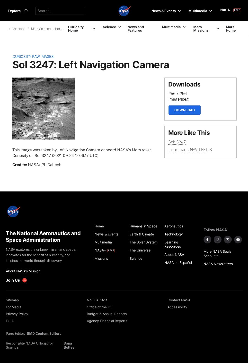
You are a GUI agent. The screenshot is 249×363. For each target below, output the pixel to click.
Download (184, 110)
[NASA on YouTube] (238, 239)
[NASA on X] (228, 239)
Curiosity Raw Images (32, 56)
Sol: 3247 (177, 141)
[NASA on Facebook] (207, 239)
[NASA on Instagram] (218, 239)
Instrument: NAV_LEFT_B (190, 149)
